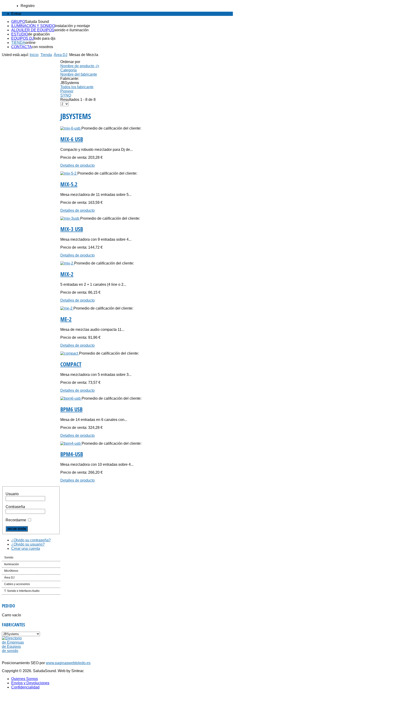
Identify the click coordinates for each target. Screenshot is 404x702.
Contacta (21, 47)
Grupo (18, 22)
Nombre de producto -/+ (79, 66)
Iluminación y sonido (33, 26)
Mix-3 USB (71, 229)
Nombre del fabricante (78, 74)
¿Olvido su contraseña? (31, 540)
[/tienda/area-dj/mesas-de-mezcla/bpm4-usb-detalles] (71, 443)
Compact (70, 364)
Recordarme (16, 520)
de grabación (39, 34)
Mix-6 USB (71, 139)
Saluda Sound (37, 22)
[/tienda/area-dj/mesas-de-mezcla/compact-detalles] (69, 353)
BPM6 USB (71, 409)
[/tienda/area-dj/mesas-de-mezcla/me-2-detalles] (66, 308)
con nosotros (42, 47)
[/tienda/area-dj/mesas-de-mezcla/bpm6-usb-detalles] (71, 398)
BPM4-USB (71, 454)
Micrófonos (11, 570)
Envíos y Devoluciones (30, 683)
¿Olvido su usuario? (28, 544)
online (30, 43)
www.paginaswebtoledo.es (68, 663)
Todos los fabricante (77, 87)
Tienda (18, 43)
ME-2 (66, 319)
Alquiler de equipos (32, 30)
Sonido (8, 557)
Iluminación (11, 564)
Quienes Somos (24, 679)
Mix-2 (66, 274)
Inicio (34, 55)
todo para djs (44, 38)
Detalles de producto (77, 165)
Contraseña (15, 507)
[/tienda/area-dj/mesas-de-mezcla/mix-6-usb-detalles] (70, 128)
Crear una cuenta (25, 548)
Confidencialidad (25, 687)
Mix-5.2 (68, 184)
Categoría (68, 70)
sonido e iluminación (71, 30)
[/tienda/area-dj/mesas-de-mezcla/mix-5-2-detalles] (68, 173)
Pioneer (66, 91)
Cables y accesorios (17, 584)
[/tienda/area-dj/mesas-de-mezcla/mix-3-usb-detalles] (70, 218)
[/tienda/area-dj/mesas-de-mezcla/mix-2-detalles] (67, 263)
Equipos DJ (22, 38)
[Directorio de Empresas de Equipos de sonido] (13, 651)
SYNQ (65, 95)
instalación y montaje (72, 26)
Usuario (12, 494)
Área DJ (60, 55)
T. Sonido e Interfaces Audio (22, 591)
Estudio (19, 34)
